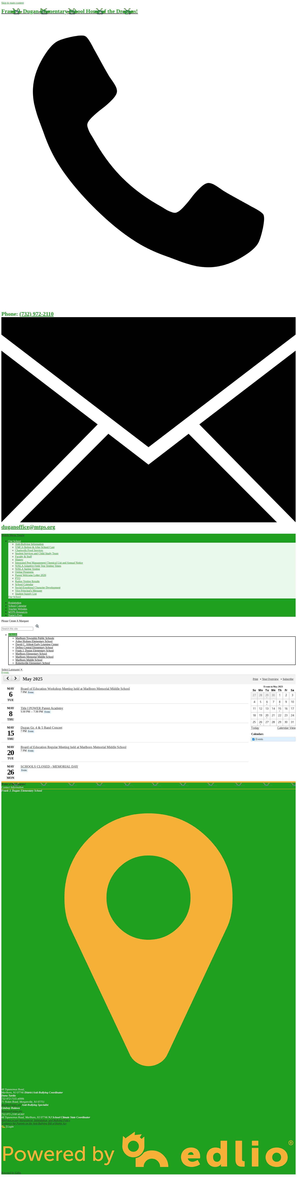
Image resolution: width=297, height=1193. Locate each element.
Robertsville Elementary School (32, 663)
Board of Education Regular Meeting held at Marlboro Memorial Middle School (73, 747)
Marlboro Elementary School (31, 653)
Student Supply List (26, 593)
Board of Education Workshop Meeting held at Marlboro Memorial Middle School (75, 688)
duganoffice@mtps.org (28, 527)
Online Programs (24, 572)
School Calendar (24, 584)
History (19, 559)
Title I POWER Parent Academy (42, 708)
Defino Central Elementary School (34, 647)
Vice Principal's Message (28, 590)
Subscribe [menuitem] (288, 679)
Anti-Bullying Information (29, 544)
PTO (17, 578)
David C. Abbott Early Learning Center (36, 644)
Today (255, 728)
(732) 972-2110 (36, 314)
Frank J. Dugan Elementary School (34, 650)
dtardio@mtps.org (11, 1104)
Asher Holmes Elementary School (33, 641)
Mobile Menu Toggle (12, 535)
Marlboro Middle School (28, 659)
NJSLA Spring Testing (27, 568)
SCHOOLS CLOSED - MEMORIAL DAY (49, 766)
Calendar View (286, 728)
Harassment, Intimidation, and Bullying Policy (44, 1120)
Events (259, 739)
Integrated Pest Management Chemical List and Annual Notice (49, 562)
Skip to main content (12, 2)
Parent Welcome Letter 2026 (30, 575)
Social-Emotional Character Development (37, 587)
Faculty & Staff (23, 556)
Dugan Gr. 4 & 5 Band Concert (41, 727)
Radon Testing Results (27, 581)
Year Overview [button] (270, 679)
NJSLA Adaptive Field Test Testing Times (38, 565)
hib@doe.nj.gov (10, 1120)
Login (7, 1126)
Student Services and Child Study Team (36, 553)
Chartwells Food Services (29, 550)
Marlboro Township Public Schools (34, 638)
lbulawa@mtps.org (11, 1111)
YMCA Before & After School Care (34, 547)
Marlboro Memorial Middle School (34, 656)
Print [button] (255, 679)
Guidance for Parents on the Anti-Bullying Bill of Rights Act (33, 1123)
